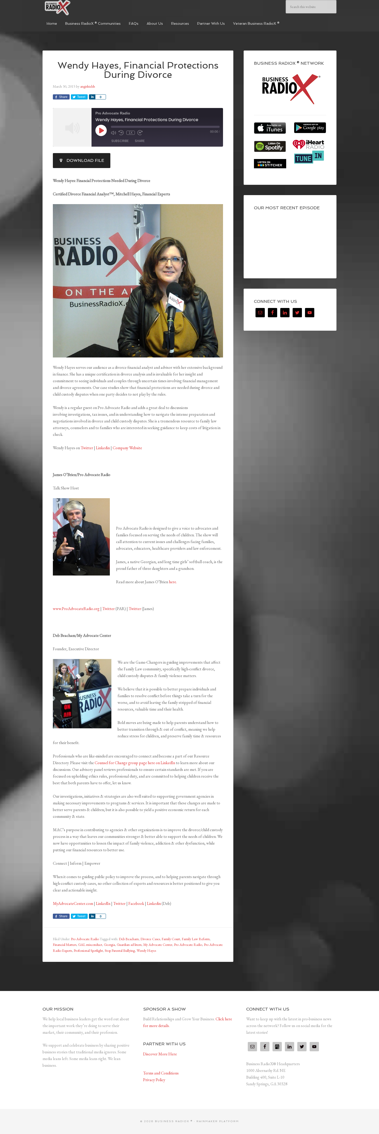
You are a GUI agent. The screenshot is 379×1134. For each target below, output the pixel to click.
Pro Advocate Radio (85, 939)
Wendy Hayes (146, 950)
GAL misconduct (90, 944)
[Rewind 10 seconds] (121, 132)
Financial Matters (64, 944)
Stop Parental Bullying (120, 950)
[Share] (92, 96)
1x (131, 133)
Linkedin (103, 448)
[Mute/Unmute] (113, 132)
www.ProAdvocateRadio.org (76, 608)
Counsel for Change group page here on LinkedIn (135, 762)
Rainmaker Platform (217, 1121)
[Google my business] (277, 1046)
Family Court (171, 939)
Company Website (127, 448)
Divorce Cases (150, 939)
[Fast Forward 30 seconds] (140, 132)
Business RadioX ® (81, 7)
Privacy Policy (154, 1079)
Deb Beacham (129, 939)
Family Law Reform (196, 939)
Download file (85, 160)
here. (173, 582)
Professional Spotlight (88, 950)
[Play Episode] (101, 130)
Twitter (87, 448)
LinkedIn (103, 903)
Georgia (109, 944)
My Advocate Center (157, 944)
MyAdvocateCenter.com (73, 903)
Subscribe (120, 141)
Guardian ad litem (129, 944)
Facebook (136, 903)
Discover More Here (160, 1054)
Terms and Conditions (161, 1073)
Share (140, 141)
